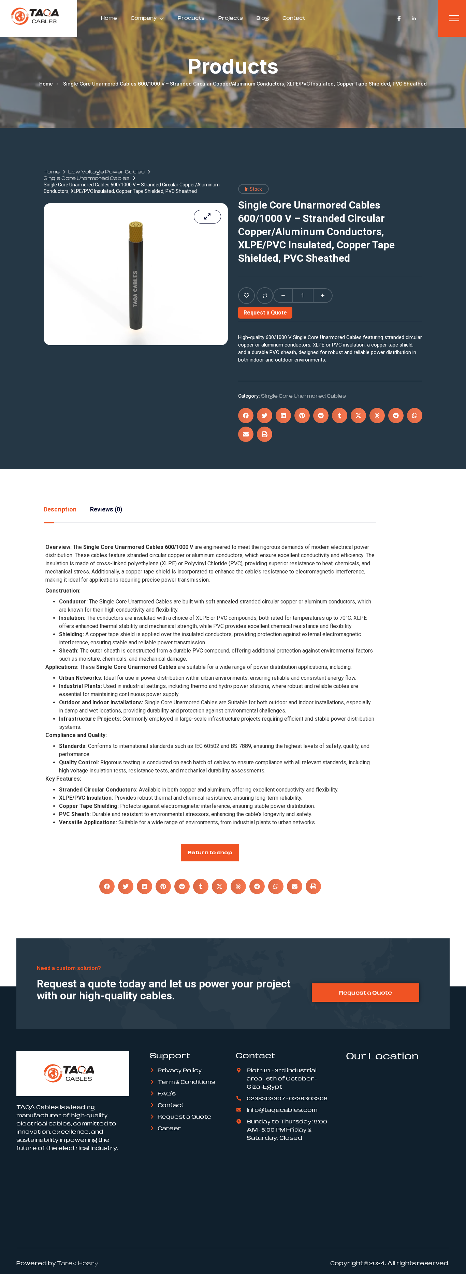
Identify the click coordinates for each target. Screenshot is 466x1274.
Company (144, 18)
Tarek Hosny (77, 1263)
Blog (263, 18)
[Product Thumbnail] (207, 217)
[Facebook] (399, 18)
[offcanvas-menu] (454, 18)
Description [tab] (60, 509)
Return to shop (210, 852)
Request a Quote (265, 312)
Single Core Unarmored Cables (87, 178)
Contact (293, 18)
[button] (245, 415)
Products (191, 18)
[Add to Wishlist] (246, 295)
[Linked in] (414, 18)
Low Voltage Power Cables (106, 172)
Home (109, 18)
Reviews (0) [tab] (106, 509)
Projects (230, 18)
